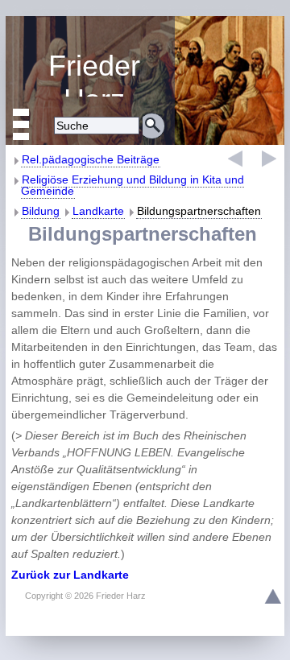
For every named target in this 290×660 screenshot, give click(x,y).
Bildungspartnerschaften (199, 210)
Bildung (41, 210)
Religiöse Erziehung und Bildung (90, 73)
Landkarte (98, 210)
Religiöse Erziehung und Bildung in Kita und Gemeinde (132, 185)
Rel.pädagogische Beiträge (91, 159)
